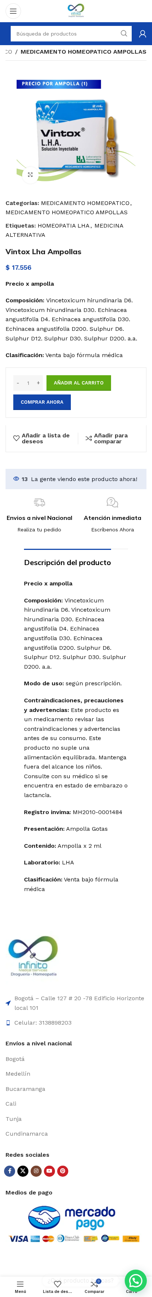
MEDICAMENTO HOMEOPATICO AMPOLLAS (83, 51)
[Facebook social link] (9, 1171)
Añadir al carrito (79, 383)
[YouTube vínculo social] (49, 1171)
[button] (136, 1281)
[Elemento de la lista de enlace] (76, 1059)
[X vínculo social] (22, 1171)
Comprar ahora (42, 402)
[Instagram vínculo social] (36, 1171)
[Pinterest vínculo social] (62, 1171)
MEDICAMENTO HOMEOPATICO (85, 202)
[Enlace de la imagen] (33, 957)
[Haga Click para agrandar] (30, 175)
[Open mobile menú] (13, 11)
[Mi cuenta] (142, 33)
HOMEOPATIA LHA (64, 225)
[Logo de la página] (76, 10)
